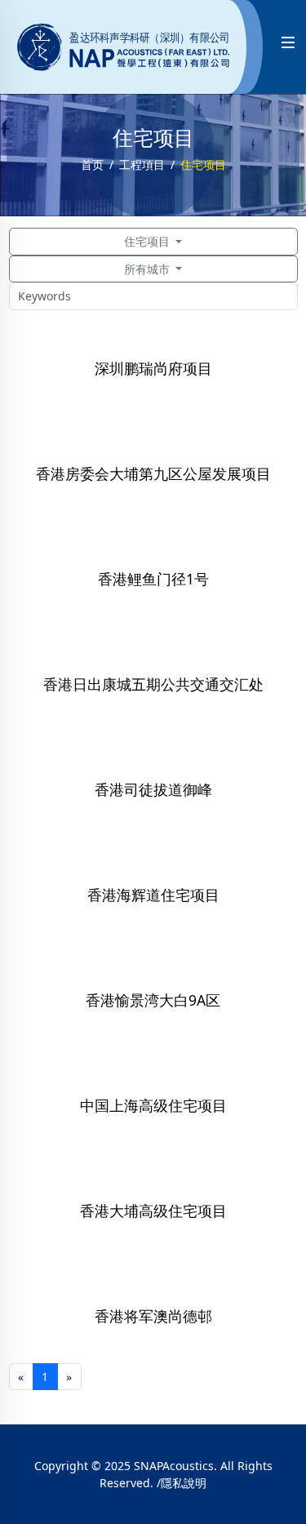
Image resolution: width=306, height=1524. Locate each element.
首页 (92, 164)
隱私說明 (183, 1483)
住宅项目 (148, 241)
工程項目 (142, 164)
